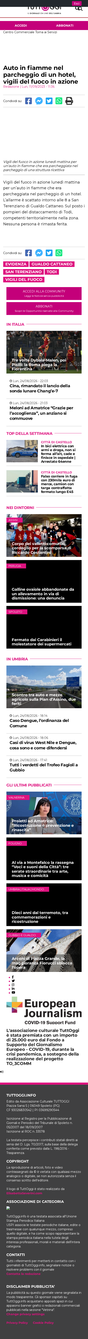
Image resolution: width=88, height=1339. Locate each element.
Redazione (11, 86)
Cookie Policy (43, 1323)
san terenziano (23, 272)
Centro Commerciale (18, 32)
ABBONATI (44, 308)
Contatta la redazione (23, 1274)
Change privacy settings (25, 1314)
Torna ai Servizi (46, 32)
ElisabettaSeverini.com (24, 1193)
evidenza (15, 264)
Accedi (21, 25)
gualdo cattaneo (52, 264)
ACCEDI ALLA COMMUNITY (44, 293)
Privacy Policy (17, 1323)
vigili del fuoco (23, 279)
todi (52, 272)
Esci (76, 3)
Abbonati (64, 25)
